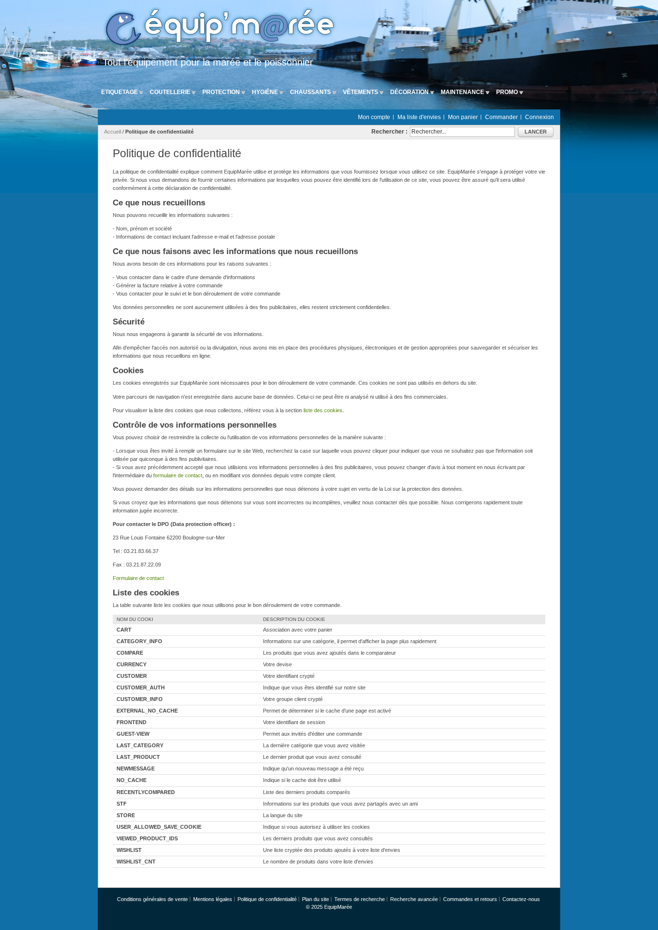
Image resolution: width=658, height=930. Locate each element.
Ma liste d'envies (419, 117)
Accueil (112, 132)
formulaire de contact (177, 475)
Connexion (539, 117)
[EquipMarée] (218, 28)
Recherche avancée (414, 899)
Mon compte (374, 117)
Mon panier (463, 117)
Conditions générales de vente (152, 899)
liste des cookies (322, 410)
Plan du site (315, 899)
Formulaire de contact (138, 578)
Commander (501, 117)
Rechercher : (389, 131)
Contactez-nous (521, 899)
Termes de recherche (359, 899)
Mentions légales (212, 899)
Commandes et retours (470, 899)
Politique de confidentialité (267, 899)
